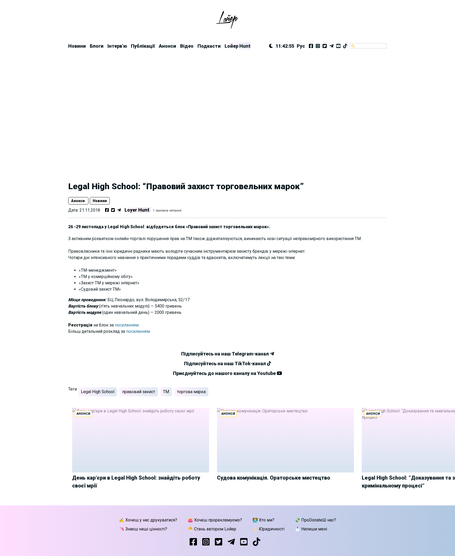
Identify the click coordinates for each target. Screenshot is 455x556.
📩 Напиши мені (311, 528)
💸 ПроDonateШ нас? (315, 520)
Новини (77, 46)
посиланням (127, 325)
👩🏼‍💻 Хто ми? (263, 520)
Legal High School (97, 391)
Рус (301, 46)
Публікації (143, 46)
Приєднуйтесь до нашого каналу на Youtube (225, 373)
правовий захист (138, 391)
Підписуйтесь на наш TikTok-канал (225, 363)
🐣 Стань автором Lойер (212, 528)
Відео (187, 46)
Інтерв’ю (117, 46)
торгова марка (191, 391)
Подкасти (209, 46)
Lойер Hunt (237, 46)
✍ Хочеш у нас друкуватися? (148, 520)
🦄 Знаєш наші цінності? (143, 528)
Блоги (96, 46)
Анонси (167, 46)
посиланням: (138, 331)
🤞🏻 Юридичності (268, 528)
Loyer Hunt (137, 210)
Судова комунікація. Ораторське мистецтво (273, 478)
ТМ (166, 391)
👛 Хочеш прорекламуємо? (215, 520)
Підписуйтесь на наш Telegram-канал (225, 354)
